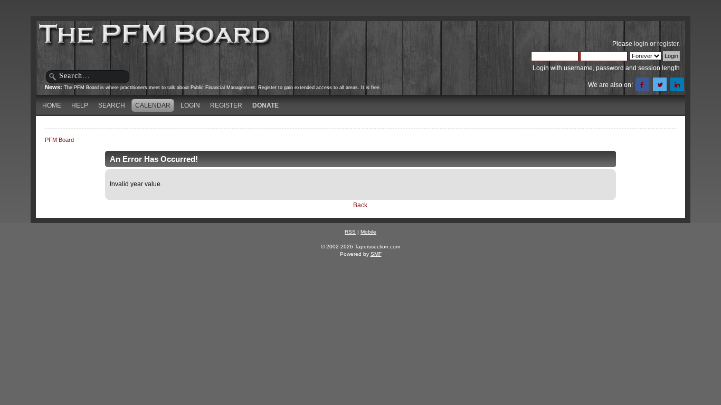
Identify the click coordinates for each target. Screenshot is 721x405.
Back (360, 205)
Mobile (368, 232)
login (641, 43)
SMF (376, 254)
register (667, 43)
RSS (350, 232)
